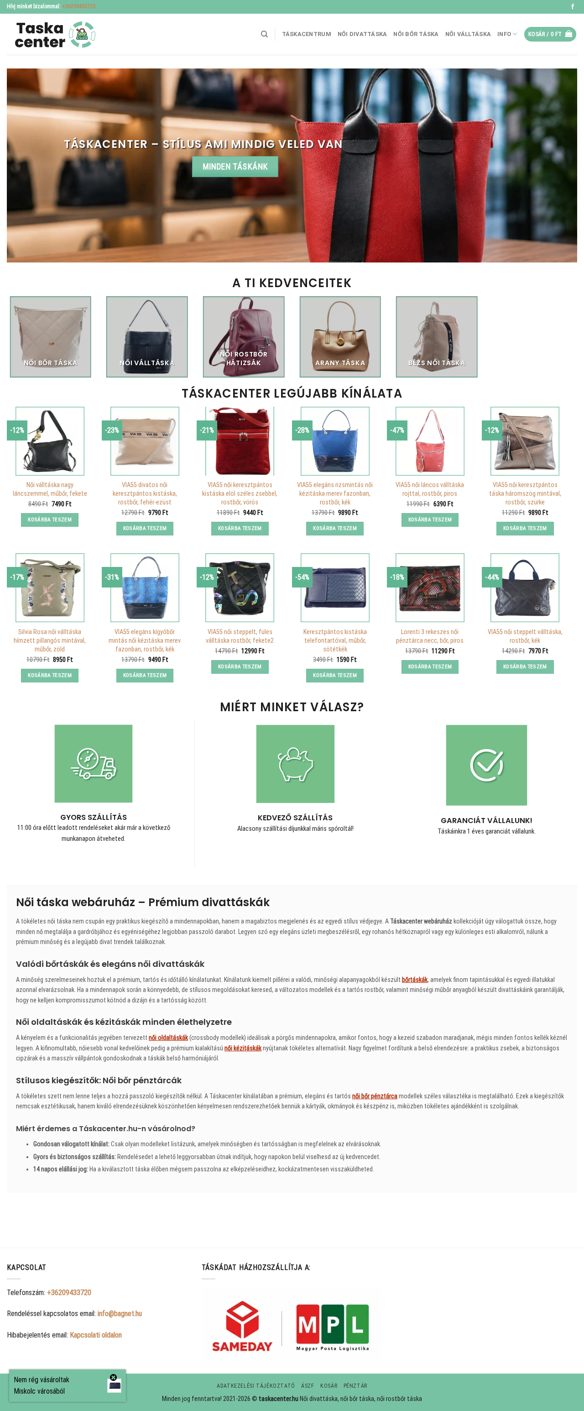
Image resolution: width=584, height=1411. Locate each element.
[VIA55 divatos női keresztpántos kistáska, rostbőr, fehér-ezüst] (144, 441)
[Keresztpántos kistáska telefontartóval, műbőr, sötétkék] (335, 587)
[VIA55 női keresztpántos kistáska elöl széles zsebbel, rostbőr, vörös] (239, 441)
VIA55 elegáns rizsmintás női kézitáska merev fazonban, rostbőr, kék (335, 493)
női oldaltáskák (168, 1037)
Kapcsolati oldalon (96, 1335)
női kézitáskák (242, 1048)
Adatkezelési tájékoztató (256, 1386)
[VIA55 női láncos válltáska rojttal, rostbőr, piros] (430, 441)
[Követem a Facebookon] (572, 7)
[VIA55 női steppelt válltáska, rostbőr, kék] (524, 587)
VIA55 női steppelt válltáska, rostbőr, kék (525, 636)
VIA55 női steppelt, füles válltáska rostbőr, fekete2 (240, 636)
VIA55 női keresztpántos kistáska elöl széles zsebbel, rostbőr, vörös (239, 493)
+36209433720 (78, 6)
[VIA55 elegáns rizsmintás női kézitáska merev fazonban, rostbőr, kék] (335, 441)
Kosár (328, 1386)
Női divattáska (362, 34)
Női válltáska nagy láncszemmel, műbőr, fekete (50, 489)
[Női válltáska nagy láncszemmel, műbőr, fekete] (50, 441)
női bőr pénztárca (374, 1096)
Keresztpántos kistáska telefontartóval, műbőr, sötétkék (335, 640)
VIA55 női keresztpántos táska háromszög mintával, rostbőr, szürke (525, 493)
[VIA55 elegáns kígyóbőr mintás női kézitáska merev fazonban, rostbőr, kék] (144, 587)
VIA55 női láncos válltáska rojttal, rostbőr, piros (430, 489)
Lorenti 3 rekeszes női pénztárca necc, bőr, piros (430, 636)
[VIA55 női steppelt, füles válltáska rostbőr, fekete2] (239, 587)
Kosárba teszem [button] (50, 519)
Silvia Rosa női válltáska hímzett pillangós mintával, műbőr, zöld (50, 640)
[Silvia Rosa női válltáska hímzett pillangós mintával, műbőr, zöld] (50, 587)
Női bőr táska (415, 34)
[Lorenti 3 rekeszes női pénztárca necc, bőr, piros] (430, 587)
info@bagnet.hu (120, 1313)
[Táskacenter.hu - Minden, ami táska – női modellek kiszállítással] (52, 34)
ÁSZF (307, 1386)
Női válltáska (468, 34)
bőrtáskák (415, 979)
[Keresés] (264, 34)
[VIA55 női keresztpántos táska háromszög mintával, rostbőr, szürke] (524, 441)
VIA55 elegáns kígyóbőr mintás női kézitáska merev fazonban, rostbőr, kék (145, 640)
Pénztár (355, 1386)
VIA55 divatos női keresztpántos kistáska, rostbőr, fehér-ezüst (145, 493)
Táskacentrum (306, 34)
